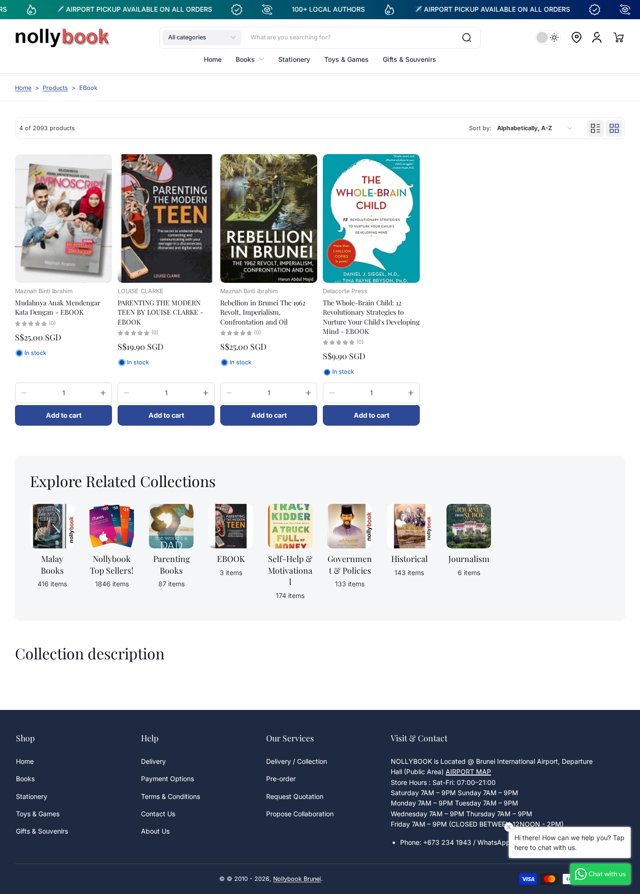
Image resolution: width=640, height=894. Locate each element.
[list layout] (595, 128)
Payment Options (167, 779)
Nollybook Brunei (297, 878)
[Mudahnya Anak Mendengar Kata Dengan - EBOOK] (63, 218)
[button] (202, 37)
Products (55, 87)
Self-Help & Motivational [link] (290, 570)
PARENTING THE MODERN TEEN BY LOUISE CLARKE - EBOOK (160, 312)
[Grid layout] (614, 128)
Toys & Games (38, 814)
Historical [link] (409, 558)
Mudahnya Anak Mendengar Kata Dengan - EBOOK (57, 307)
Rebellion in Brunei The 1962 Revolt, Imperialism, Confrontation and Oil (262, 312)
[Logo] (62, 37)
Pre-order (281, 779)
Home (23, 87)
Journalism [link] (469, 558)
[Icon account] (597, 37)
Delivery (153, 761)
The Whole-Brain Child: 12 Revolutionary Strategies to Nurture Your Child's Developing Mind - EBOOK (371, 316)
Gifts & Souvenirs (42, 831)
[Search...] (466, 37)
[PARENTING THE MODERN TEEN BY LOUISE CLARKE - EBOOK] (166, 218)
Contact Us (158, 814)
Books (25, 779)
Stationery (31, 796)
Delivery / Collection (296, 761)
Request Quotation (294, 796)
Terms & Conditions (170, 796)
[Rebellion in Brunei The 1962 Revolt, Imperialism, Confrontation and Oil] (268, 218)
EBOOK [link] (231, 558)
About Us (155, 831)
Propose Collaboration (300, 814)
